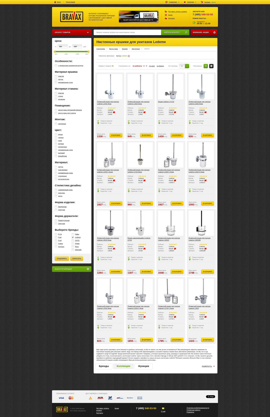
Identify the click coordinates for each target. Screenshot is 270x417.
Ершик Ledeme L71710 (166, 101)
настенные (62, 124)
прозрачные (62, 147)
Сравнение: (173, 2)
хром (60, 140)
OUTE (77, 240)
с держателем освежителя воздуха (70, 65)
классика (61, 193)
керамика (61, 99)
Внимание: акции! (201, 32)
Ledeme (78, 237)
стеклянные (62, 176)
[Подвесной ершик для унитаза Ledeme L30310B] (201, 223)
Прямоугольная (63, 220)
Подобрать (62, 258)
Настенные (136, 49)
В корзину (116, 135)
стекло (60, 96)
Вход (59, 2)
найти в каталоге (172, 32)
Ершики (125, 49)
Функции (143, 366)
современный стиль (65, 190)
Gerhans (61, 246)
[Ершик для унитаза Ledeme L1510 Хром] (109, 291)
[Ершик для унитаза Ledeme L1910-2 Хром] (201, 155)
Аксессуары (113, 49)
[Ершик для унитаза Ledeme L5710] (140, 223)
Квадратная (62, 207)
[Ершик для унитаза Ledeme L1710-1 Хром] (170, 291)
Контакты (171, 18)
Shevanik (78, 250)
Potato (77, 243)
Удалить (129, 56)
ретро (60, 196)
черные (61, 137)
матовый (61, 153)
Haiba (77, 234)
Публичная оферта (193, 410)
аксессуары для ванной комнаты (70, 110)
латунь (60, 79)
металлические (63, 179)
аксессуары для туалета (67, 113)
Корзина (207, 2)
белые (60, 134)
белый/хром (62, 156)
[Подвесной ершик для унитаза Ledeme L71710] (170, 86)
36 (182, 66)
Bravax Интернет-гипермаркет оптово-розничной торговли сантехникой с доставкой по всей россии (71, 17)
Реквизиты (190, 412)
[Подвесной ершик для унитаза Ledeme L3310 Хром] (201, 86)
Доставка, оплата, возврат (177, 11)
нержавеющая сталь (65, 82)
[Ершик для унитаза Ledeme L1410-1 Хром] (109, 155)
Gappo (60, 243)
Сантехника (100, 49)
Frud (59, 240)
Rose (77, 246)
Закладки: (190, 2)
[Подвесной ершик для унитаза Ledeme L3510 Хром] (109, 223)
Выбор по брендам (63, 269)
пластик (61, 76)
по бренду (160, 66)
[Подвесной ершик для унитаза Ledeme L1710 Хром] (140, 155)
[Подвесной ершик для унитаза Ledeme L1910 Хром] (140, 86)
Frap (59, 237)
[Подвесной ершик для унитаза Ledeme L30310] (170, 223)
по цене (152, 66)
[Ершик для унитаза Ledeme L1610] (201, 291)
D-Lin (60, 234)
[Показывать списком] (211, 66)
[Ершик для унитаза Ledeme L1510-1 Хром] (140, 291)
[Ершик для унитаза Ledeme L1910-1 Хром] (170, 155)
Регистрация (70, 2)
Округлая (61, 210)
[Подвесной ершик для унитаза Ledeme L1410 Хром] (109, 86)
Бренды (104, 366)
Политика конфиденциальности (198, 408)
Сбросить (76, 258)
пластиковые (63, 170)
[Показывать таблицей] (206, 66)
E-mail (163, 411)
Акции (170, 15)
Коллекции (123, 366)
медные (61, 144)
